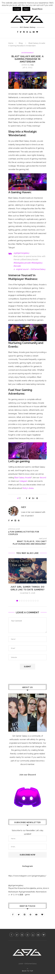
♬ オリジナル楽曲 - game (19, 895)
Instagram (23, 481)
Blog (21, 43)
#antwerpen (13, 892)
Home (10, 43)
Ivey (32, 65)
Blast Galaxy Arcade (22, 478)
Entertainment (27, 53)
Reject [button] (26, 9)
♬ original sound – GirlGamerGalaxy (29, 269)
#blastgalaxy (36, 263)
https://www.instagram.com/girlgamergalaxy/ (27, 876)
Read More (37, 9)
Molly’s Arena (28, 488)
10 (38, 600)
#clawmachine (24, 888)
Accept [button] (17, 9)
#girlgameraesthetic (27, 892)
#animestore (41, 892)
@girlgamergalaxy (21, 253)
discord (43, 478)
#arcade (17, 266)
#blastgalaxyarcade (22, 263)
